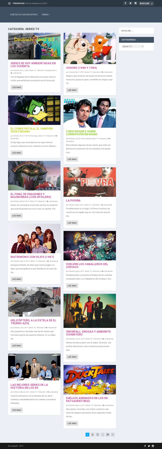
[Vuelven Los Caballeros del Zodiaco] (90, 245)
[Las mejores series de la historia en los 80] (34, 367)
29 (107, 434)
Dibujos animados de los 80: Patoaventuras (87, 400)
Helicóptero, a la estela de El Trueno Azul (33, 322)
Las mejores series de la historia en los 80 (29, 386)
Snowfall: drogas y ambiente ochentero (88, 333)
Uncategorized (50, 70)
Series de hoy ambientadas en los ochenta (33, 65)
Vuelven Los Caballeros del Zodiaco (87, 266)
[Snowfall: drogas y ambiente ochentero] (90, 311)
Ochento (16, 70)
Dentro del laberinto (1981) (36, 3)
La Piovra (73, 200)
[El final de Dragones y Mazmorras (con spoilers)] (34, 175)
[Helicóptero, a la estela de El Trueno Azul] (34, 302)
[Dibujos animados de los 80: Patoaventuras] (90, 379)
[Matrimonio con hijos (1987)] (34, 238)
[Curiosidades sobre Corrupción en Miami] (90, 113)
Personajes (34, 136)
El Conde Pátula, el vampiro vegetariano (32, 130)
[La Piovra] (90, 182)
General (88, 139)
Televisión (40, 70)
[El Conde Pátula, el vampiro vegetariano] (34, 110)
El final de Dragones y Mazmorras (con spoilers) (31, 196)
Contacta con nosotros (24, 14)
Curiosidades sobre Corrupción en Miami (81, 133)
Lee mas (16, 87)
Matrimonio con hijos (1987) (32, 257)
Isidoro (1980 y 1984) (81, 67)
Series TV (32, 70)
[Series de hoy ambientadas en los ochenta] (34, 46)
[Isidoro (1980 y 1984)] (90, 48)
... (102, 434)
